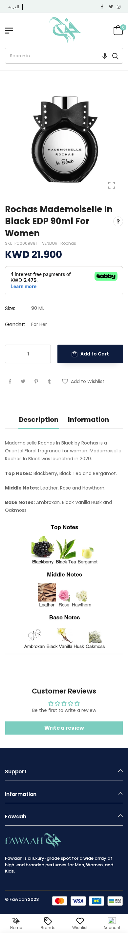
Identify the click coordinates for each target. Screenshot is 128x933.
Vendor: (50, 243)
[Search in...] (115, 55)
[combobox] (56, 55)
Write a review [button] (64, 728)
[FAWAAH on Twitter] (111, 7)
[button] (104, 55)
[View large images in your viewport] (111, 185)
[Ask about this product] (118, 221)
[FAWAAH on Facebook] (103, 7)
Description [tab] (38, 419)
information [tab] (88, 419)
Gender (15, 324)
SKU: (9, 243)
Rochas (68, 243)
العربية (13, 7)
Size (10, 308)
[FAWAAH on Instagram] (119, 7)
